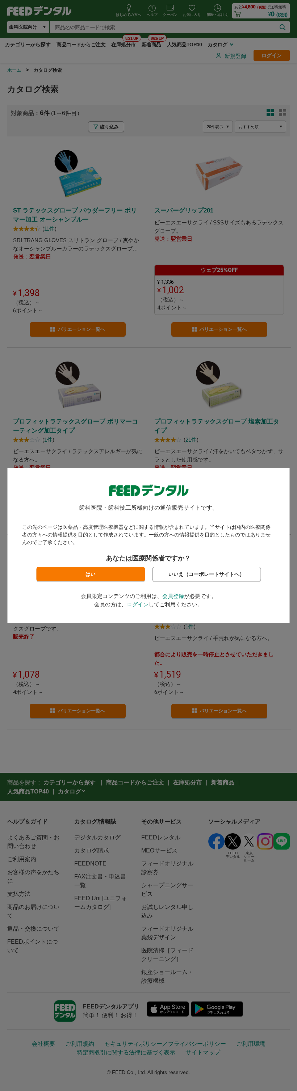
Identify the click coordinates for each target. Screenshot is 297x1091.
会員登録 (173, 596)
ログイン (137, 604)
